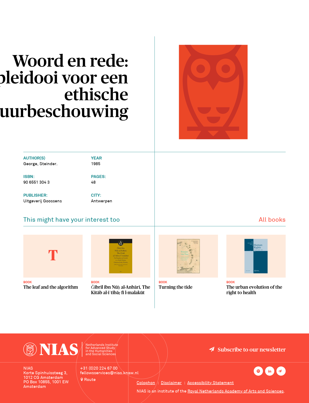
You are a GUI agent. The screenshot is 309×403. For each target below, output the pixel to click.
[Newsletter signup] (281, 371)
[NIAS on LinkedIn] (269, 371)
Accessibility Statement (210, 383)
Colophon (146, 383)
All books (272, 220)
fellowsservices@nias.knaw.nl (109, 373)
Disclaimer (171, 383)
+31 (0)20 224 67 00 (99, 368)
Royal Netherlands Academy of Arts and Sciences (236, 391)
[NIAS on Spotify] (258, 371)
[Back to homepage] (70, 350)
